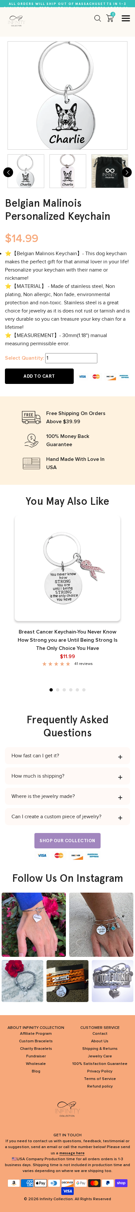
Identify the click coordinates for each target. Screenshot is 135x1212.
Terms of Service (100, 1079)
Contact (99, 1034)
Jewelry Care (100, 1056)
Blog (36, 1071)
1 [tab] (51, 689)
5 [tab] (77, 689)
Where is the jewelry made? (43, 796)
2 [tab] (57, 689)
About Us (99, 1041)
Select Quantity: (24, 358)
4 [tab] (70, 689)
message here (72, 1153)
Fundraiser (36, 1056)
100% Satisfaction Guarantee (99, 1064)
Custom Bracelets (36, 1041)
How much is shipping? (37, 776)
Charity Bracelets (36, 1049)
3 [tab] (64, 689)
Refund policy (100, 1087)
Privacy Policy (99, 1071)
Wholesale (36, 1064)
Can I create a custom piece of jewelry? (56, 817)
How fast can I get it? (35, 756)
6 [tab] (84, 689)
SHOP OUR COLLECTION (67, 840)
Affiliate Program (36, 1034)
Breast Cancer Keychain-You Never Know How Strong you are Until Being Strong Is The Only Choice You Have (68, 640)
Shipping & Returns (100, 1049)
